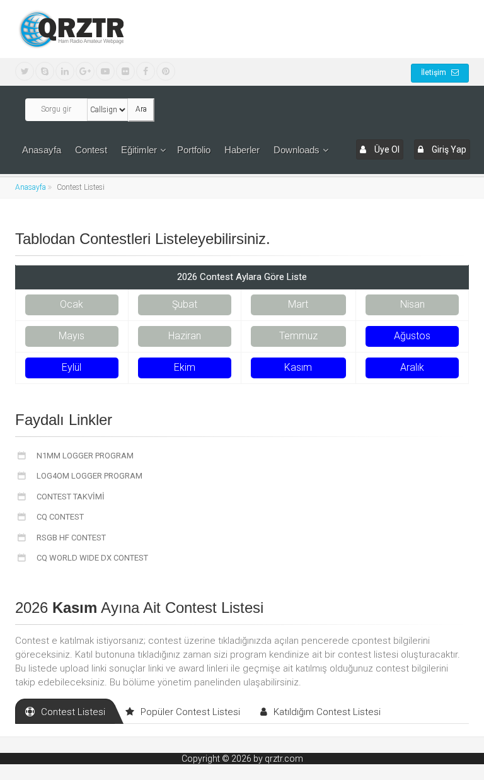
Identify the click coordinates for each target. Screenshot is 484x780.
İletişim (434, 72)
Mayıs (71, 336)
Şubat (184, 304)
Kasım (298, 367)
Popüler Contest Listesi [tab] (190, 712)
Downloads (297, 149)
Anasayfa (41, 149)
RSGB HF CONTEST (70, 537)
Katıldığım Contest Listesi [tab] (327, 712)
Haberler (242, 149)
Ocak (71, 304)
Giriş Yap (448, 149)
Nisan (412, 304)
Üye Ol (386, 149)
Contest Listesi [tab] (73, 712)
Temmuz (298, 336)
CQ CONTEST (59, 516)
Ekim (184, 367)
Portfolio (193, 149)
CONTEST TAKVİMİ (70, 496)
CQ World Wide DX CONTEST (91, 557)
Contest (91, 149)
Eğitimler (139, 149)
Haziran (184, 336)
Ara (141, 109)
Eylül (71, 367)
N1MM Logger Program (84, 455)
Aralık (412, 367)
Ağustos (412, 336)
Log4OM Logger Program (88, 475)
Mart (298, 304)
